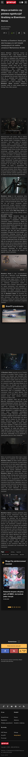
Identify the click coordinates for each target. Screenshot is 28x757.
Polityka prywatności (7, 723)
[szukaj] (2, 2)
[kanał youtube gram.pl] (12, 706)
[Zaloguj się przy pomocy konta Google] (14, 651)
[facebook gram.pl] (8, 706)
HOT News (4, 732)
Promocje (3, 738)
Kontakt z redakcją (19, 723)
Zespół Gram (4, 717)
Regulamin (4, 720)
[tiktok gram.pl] (4, 706)
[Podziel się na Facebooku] (19, 33)
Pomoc (16, 717)
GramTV (3, 735)
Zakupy (16, 732)
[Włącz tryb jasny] (21, 2)
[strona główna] (11, 2)
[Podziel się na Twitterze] (24, 33)
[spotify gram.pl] (16, 706)
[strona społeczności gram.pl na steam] (20, 706)
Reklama (16, 720)
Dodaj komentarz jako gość (14, 646)
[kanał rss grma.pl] (24, 706)
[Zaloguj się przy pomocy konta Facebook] (5, 651)
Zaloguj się (24, 651)
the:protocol (17, 735)
